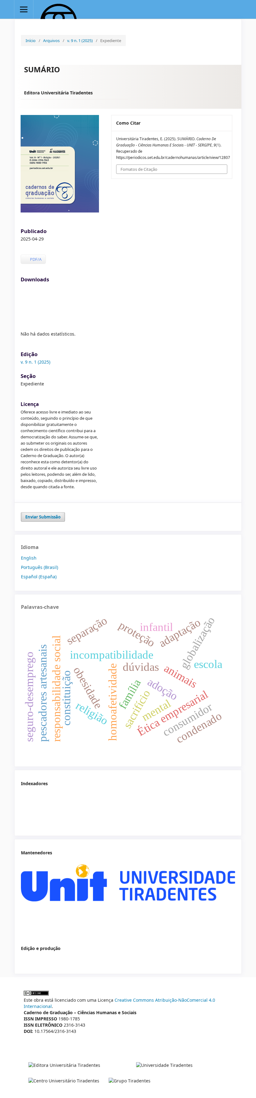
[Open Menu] (23, 9)
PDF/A (35, 259)
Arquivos (51, 40)
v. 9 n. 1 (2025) (80, 40)
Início (31, 40)
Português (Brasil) (39, 567)
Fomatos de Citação (139, 169)
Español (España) (39, 577)
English (29, 558)
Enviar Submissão (43, 517)
